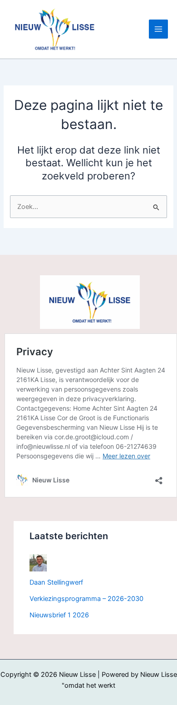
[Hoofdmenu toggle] (158, 29)
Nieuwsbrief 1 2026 (59, 615)
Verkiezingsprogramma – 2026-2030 (86, 599)
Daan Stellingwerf (56, 582)
